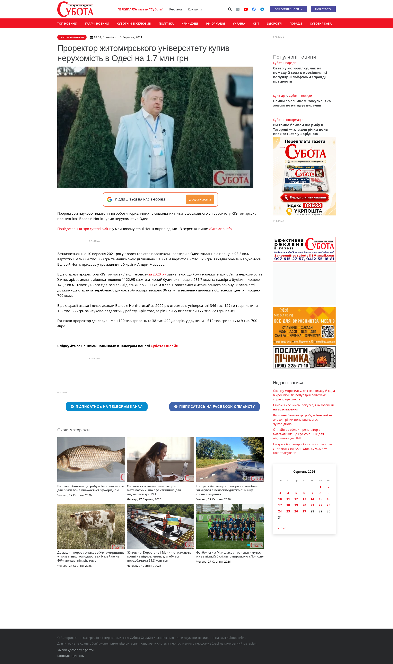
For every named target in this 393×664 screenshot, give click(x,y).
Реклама (175, 9)
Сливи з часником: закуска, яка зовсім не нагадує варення (302, 103)
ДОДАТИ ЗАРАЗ (200, 199)
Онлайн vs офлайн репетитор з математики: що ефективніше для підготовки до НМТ (154, 490)
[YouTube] (246, 9)
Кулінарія (280, 96)
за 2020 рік (157, 274)
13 (304, 499)
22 (320, 505)
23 (328, 505)
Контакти (195, 9)
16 (328, 499)
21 (312, 505)
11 (288, 499)
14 (312, 499)
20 (304, 505)
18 (288, 505)
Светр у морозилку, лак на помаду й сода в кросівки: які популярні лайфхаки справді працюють (300, 75)
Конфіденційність (70, 656)
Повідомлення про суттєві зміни (84, 228)
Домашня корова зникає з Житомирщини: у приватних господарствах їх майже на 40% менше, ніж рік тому (90, 556)
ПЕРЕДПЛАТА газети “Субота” (140, 9)
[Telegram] (262, 9)
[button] (230, 9)
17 (280, 505)
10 (280, 499)
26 (296, 511)
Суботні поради (284, 63)
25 (288, 511)
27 (304, 511)
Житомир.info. (221, 228)
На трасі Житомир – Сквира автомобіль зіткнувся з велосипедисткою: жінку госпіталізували (226, 490)
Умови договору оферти (75, 650)
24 (280, 511)
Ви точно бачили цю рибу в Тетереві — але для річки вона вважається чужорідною (90, 488)
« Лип (282, 528)
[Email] (237, 9)
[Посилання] (75, 9)
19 (296, 505)
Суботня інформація (288, 120)
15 (320, 499)
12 (296, 499)
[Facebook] (253, 9)
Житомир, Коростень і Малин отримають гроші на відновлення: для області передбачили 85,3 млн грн (159, 556)
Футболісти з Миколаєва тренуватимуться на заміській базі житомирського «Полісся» (230, 554)
